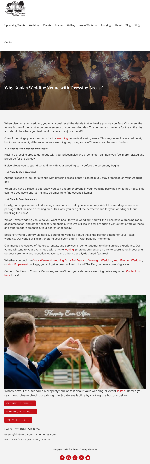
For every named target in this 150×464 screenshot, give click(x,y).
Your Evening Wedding (128, 260)
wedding (62, 138)
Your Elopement (18, 264)
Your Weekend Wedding (48, 260)
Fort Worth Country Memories (83, 449)
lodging (69, 249)
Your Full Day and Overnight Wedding (88, 260)
